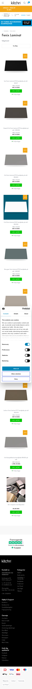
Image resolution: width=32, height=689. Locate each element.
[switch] (27, 349)
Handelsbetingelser (7, 607)
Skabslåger (5, 632)
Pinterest (4, 658)
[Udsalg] (16, 23)
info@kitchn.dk (8, 585)
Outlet (3, 640)
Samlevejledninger (7, 625)
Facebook (4, 653)
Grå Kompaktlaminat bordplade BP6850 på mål (16, 458)
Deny (16, 379)
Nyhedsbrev (5, 660)
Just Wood (20, 586)
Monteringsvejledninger (8, 628)
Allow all (16, 368)
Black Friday (5, 642)
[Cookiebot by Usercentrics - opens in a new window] (22, 309)
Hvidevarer (20, 583)
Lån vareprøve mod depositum (16, 505)
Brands (4, 623)
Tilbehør (19, 591)
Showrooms (5, 635)
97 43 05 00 (17, 15)
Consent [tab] (5, 313)
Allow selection (16, 374)
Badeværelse (21, 575)
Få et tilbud (5, 630)
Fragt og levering (6, 609)
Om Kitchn (5, 618)
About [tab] (26, 313)
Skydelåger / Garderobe (21, 578)
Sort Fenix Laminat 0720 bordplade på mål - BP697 (16, 82)
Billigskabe (6, 681)
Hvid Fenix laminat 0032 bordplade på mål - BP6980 (16, 223)
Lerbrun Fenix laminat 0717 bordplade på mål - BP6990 (16, 411)
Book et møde (5, 620)
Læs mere (16, 91)
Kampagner (5, 637)
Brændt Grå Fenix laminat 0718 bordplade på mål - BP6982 (16, 129)
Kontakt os (4, 602)
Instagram (4, 655)
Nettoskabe (21, 681)
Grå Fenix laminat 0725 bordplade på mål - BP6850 (16, 176)
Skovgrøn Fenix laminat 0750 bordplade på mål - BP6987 (16, 270)
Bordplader (20, 581)
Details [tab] (16, 313)
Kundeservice (5, 605)
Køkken (19, 572)
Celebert (13, 681)
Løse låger (20, 588)
